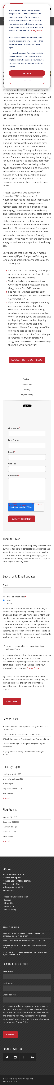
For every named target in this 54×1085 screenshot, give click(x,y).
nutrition (8, 783)
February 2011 (10, 827)
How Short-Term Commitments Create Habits (21, 734)
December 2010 (11, 822)
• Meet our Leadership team (16, 896)
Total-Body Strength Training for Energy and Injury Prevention (24, 745)
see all (7, 798)
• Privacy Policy (9, 909)
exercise (8, 793)
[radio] (27, 600)
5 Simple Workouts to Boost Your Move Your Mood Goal (26, 739)
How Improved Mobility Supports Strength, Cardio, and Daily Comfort (25, 728)
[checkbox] (27, 602)
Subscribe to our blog (27, 360)
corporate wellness (13, 779)
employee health (12, 774)
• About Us (8, 903)
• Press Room (9, 906)
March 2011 (9, 831)
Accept (27, 73)
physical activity (27, 395)
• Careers (7, 900)
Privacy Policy (35, 30)
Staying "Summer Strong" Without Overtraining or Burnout (23, 753)
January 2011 (10, 817)
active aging (27, 384)
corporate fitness (12, 788)
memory (27, 389)
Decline (27, 80)
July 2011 (8, 836)
